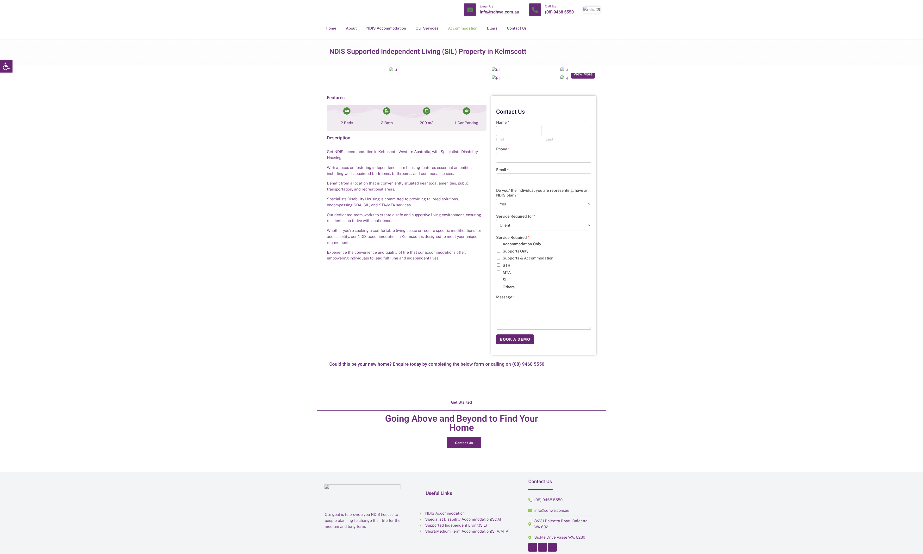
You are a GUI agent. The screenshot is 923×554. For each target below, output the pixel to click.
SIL (506, 279)
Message (505, 297)
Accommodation (462, 28)
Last (549, 139)
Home (331, 28)
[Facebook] (532, 547)
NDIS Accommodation (386, 28)
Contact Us (517, 28)
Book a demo (515, 339)
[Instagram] (542, 547)
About (351, 28)
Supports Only (516, 251)
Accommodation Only (522, 244)
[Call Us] (535, 9)
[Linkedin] (552, 547)
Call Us (550, 6)
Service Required (512, 237)
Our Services (427, 28)
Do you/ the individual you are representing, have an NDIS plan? (542, 193)
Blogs (492, 28)
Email (502, 169)
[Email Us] (470, 9)
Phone (503, 149)
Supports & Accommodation (528, 258)
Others (509, 287)
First (500, 139)
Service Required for (515, 216)
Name (502, 122)
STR (506, 265)
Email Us (486, 6)
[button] (6, 66)
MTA (507, 272)
